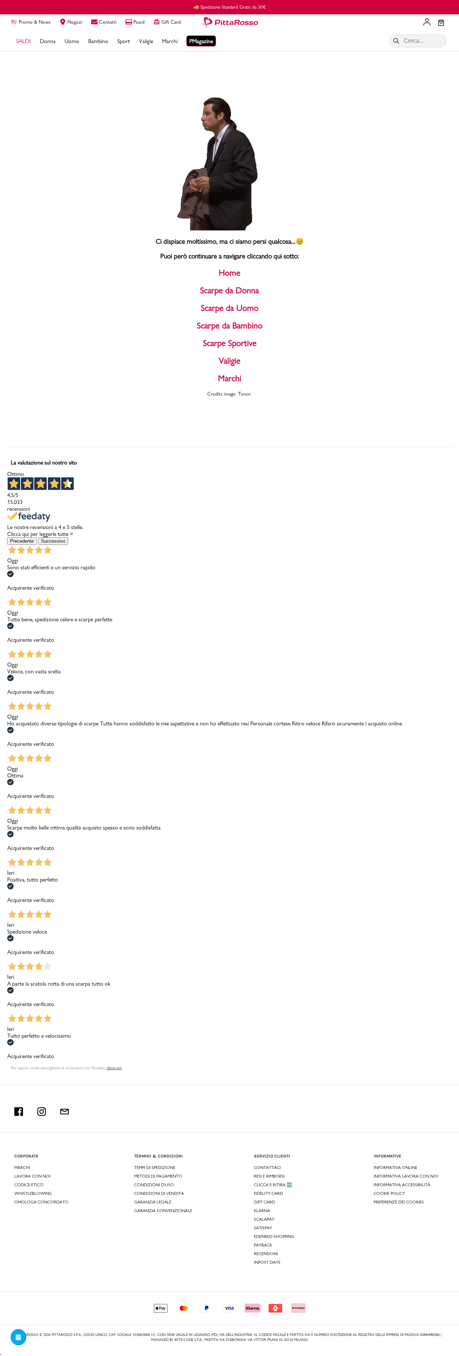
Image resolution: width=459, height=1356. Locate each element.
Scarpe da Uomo (230, 308)
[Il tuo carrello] (441, 23)
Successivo (53, 541)
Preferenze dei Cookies (399, 1202)
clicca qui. (114, 1067)
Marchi (229, 378)
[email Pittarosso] (64, 1111)
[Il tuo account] (426, 22)
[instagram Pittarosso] (41, 1111)
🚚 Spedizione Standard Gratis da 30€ (229, 7)
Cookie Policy (389, 1193)
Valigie (229, 360)
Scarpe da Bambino (229, 325)
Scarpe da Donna (229, 290)
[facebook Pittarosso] (18, 1111)
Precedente (22, 541)
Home (229, 272)
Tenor (244, 394)
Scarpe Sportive (229, 343)
